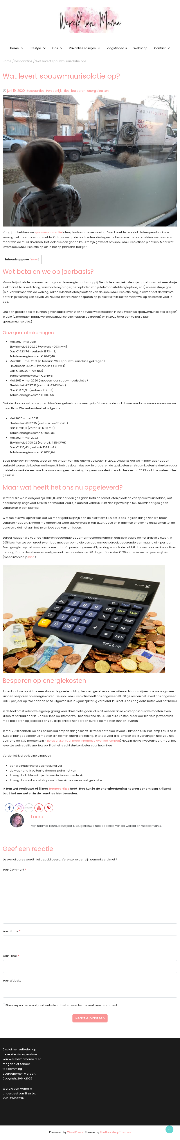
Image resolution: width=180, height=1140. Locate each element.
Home (14, 48)
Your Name (10, 931)
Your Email (10, 956)
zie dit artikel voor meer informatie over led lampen (83, 741)
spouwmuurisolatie (48, 232)
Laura (37, 817)
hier (31, 557)
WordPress (75, 1132)
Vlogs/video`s (117, 48)
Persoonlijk (54, 91)
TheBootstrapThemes (115, 1132)
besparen (78, 91)
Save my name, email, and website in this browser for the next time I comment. (62, 1005)
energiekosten (98, 91)
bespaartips (59, 788)
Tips (66, 91)
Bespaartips (23, 61)
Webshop (140, 48)
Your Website (12, 980)
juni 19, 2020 (16, 91)
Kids (55, 48)
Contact (160, 48)
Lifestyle (35, 48)
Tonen (34, 259)
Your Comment (13, 869)
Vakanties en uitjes (82, 48)
